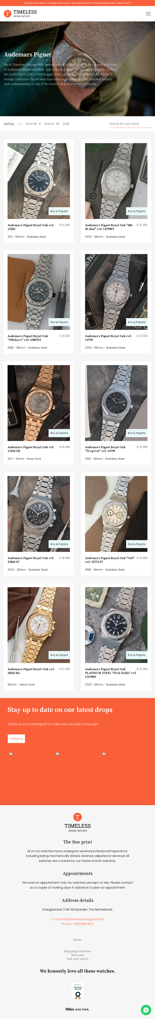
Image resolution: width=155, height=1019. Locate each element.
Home (78, 940)
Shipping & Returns (77, 951)
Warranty (77, 955)
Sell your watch (77, 959)
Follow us (16, 739)
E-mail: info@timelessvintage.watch (77, 919)
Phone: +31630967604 (78, 924)
